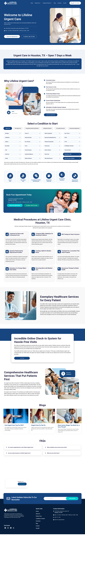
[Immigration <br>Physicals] (49, 176)
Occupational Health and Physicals (36, 180)
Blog (55, 3)
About (32, 3)
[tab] (7, 128)
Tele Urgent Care (23, 180)
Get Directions (22, 484)
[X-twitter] (13, 528)
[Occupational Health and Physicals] (36, 176)
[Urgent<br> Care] (10, 176)
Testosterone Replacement (75, 180)
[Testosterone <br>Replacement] (75, 176)
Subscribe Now (72, 498)
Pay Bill (64, 3)
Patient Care (37, 3)
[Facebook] (5, 528)
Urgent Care (10, 180)
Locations (59, 3)
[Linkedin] (11, 528)
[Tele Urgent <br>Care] (23, 176)
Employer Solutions (47, 3)
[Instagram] (8, 528)
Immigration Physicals (49, 180)
